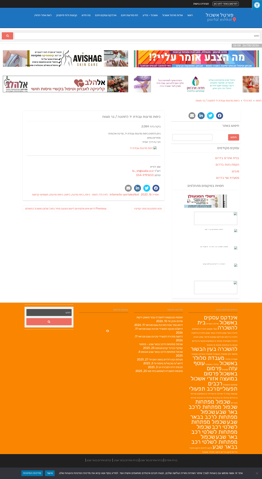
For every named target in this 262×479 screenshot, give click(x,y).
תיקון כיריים (226, 452)
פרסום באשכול (222, 371)
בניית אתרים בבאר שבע (126, 460)
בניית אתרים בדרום (227, 158)
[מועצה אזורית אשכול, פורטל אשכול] (218, 25)
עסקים (225, 369)
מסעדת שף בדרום (227, 178)
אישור (50, 473)
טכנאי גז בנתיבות (229, 345)
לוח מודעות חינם (129, 15)
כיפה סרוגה (78, 194)
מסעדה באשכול (220, 354)
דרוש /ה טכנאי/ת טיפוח (170, 363)
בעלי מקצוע (212, 329)
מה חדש (86, 15)
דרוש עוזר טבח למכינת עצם (168, 325)
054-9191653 (145, 175)
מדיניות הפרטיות (32, 473)
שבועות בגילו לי (230, 393)
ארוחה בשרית (212, 323)
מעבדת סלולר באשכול (214, 360)
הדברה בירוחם (231, 337)
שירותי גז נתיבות (204, 398)
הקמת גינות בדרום (227, 164)
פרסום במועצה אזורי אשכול (213, 376)
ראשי (190, 15)
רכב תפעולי (202, 388)
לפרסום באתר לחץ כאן (225, 3)
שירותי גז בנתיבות (221, 398)
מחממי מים (232, 354)
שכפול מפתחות (212, 401)
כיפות (67, 194)
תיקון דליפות (206, 448)
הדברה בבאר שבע (214, 333)
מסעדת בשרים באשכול (201, 354)
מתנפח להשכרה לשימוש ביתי (167, 371)
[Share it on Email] (128, 188)
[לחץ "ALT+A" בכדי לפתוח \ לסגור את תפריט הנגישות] (257, 5)
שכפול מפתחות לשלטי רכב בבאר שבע (214, 442)
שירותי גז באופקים (205, 393)
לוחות (95, 194)
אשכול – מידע (150, 15)
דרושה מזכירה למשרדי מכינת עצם (164, 336)
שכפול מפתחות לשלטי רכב (214, 424)
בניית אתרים (171, 460)
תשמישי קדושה (40, 194)
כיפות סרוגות (56, 194)
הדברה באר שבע (229, 333)
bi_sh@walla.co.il (142, 171)
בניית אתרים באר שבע (151, 460)
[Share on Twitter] (146, 188)
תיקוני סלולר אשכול (211, 452)
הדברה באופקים (199, 329)
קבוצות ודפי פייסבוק (66, 15)
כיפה (87, 194)
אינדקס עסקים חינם (105, 15)
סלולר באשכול (212, 364)
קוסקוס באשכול (230, 384)
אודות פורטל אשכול (172, 15)
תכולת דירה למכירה (172, 367)
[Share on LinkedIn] (137, 188)
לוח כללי (103, 194)
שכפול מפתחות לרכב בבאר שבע (166, 352)
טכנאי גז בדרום (199, 341)
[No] (257, 473)
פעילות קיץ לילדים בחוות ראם (167, 359)
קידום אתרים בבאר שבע (99, 460)
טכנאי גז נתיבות (214, 345)
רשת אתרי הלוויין (43, 15)
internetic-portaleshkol (124, 194)
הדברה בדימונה (198, 333)
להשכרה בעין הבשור (214, 349)
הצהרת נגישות (201, 3)
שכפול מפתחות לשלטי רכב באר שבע (214, 432)
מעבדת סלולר (231, 359)
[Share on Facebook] (155, 188)
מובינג (235, 171)
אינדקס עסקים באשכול (220, 320)
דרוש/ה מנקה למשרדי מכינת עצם (164, 329)
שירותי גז (218, 393)
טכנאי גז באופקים (214, 341)
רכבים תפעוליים (222, 386)
